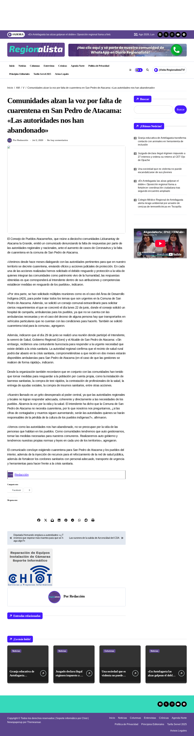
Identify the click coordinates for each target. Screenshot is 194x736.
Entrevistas (49, 66)
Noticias (22, 66)
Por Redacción (20, 140)
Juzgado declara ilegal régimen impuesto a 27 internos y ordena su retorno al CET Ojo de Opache (161, 156)
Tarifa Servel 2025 (42, 74)
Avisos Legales (62, 74)
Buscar (144, 99)
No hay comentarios (57, 140)
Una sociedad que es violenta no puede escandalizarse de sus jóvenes (160, 171)
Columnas (35, 66)
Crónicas (62, 66)
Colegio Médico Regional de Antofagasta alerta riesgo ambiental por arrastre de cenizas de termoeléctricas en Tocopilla (160, 203)
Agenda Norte (77, 66)
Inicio (12, 66)
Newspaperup (14, 722)
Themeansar (34, 722)
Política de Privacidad (98, 66)
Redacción (22, 474)
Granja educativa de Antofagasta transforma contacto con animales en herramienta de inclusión (162, 141)
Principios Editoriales (19, 74)
